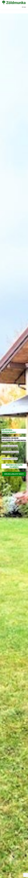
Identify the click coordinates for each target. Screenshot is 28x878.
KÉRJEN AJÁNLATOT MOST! (14, 474)
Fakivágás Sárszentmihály (9, 446)
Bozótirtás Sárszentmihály (10, 452)
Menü (24, 7)
